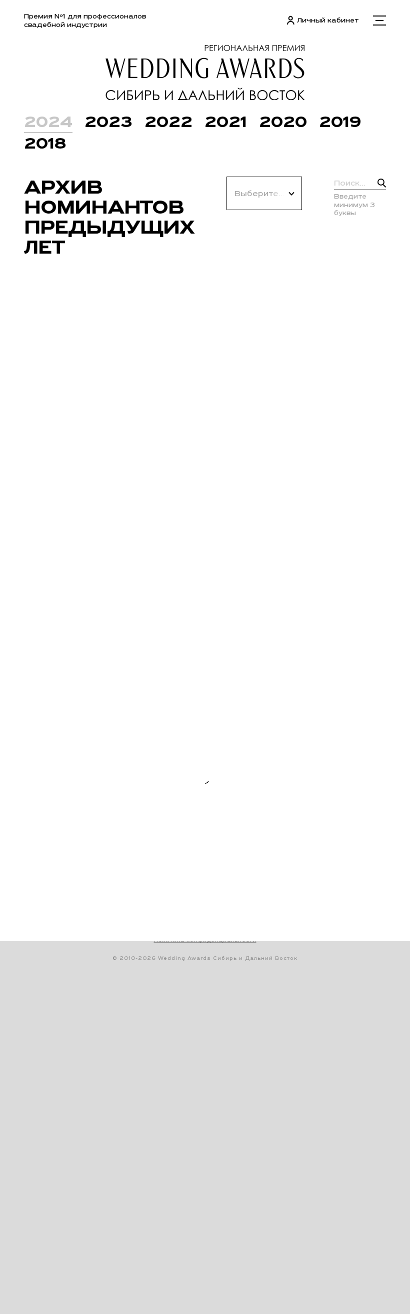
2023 (108, 121)
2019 (340, 121)
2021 (225, 121)
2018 (45, 143)
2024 (48, 121)
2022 (168, 121)
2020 (283, 121)
